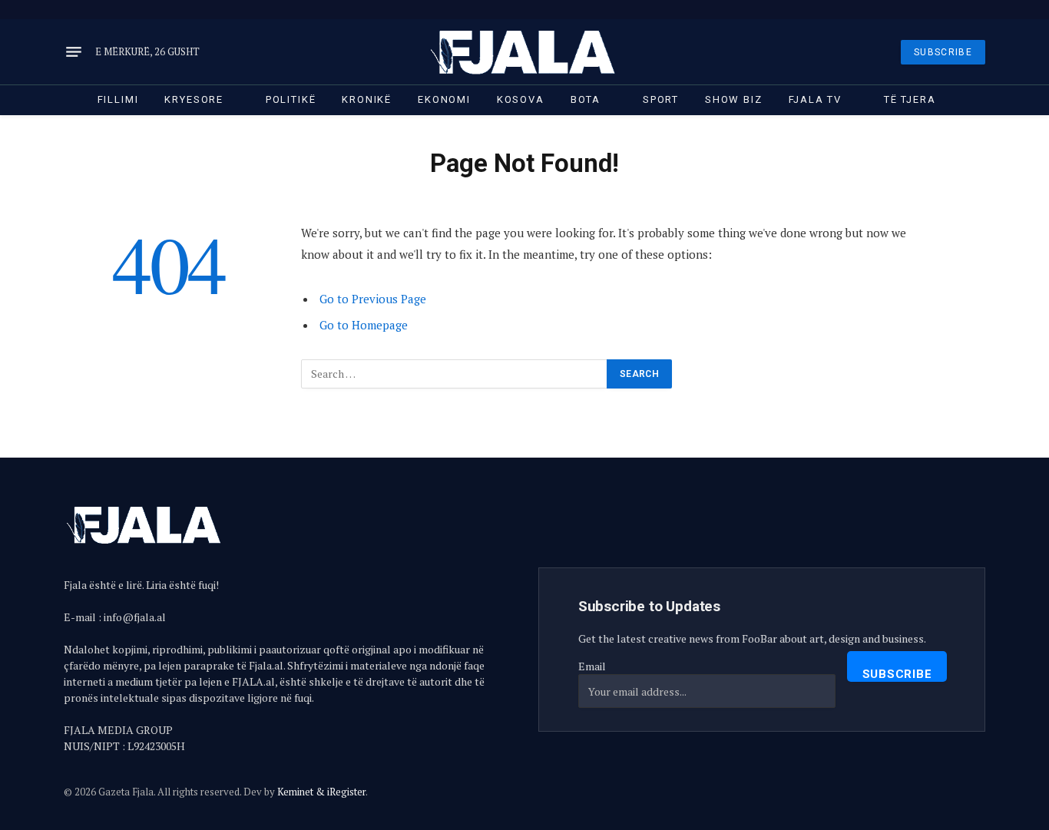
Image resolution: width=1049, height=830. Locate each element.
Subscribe (897, 674)
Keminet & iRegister (321, 792)
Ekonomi (444, 99)
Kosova (520, 99)
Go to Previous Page (372, 298)
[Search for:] (454, 374)
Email (592, 666)
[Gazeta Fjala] (524, 51)
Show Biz (734, 99)
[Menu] (73, 52)
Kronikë (367, 99)
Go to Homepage (363, 324)
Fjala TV (815, 99)
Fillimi (118, 99)
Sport (661, 99)
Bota (586, 99)
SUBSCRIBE (943, 52)
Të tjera (910, 99)
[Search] (983, 9)
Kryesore (193, 99)
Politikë (291, 99)
